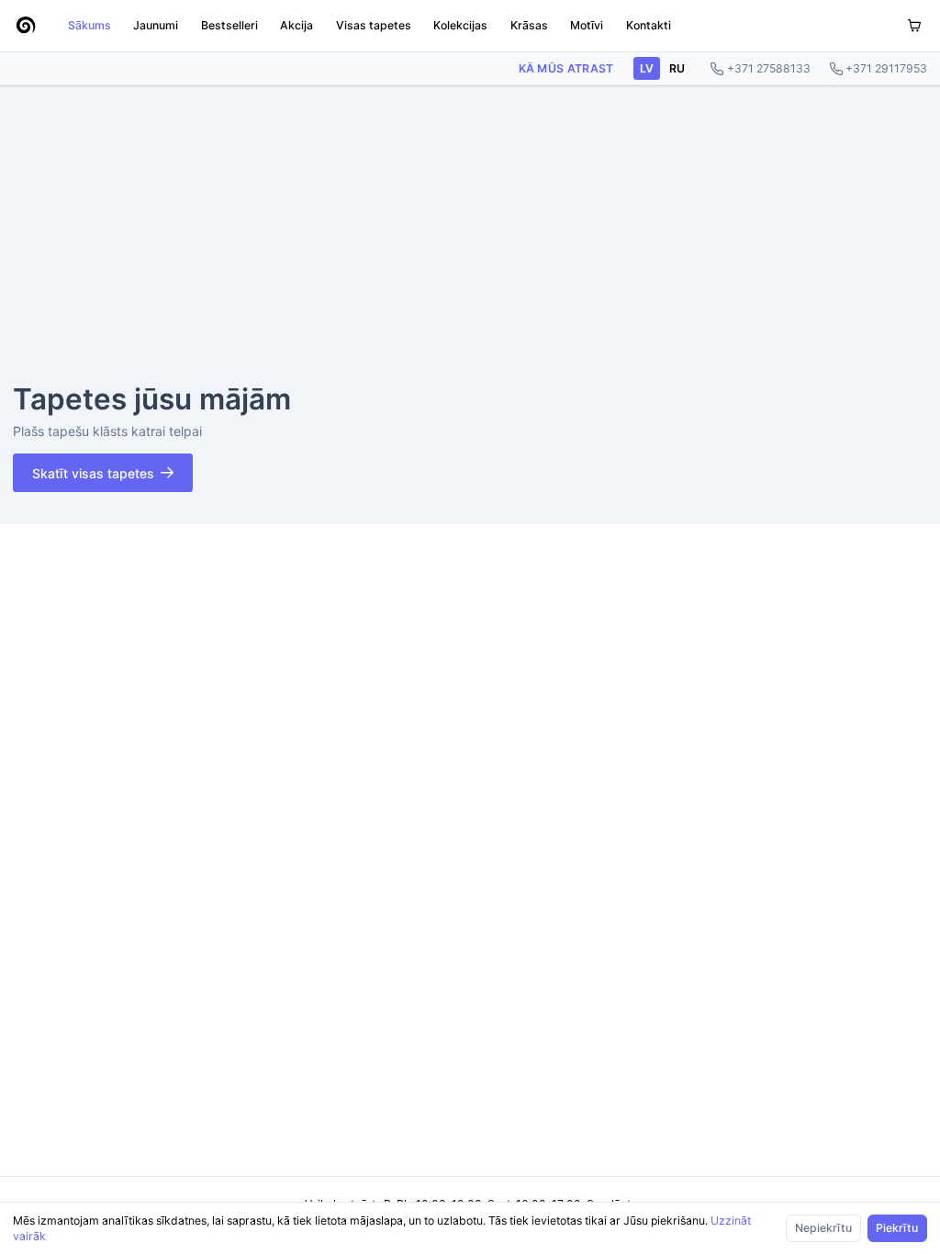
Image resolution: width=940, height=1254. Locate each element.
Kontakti (648, 25)
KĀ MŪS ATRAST (566, 68)
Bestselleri (229, 25)
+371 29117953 (886, 68)
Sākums (89, 25)
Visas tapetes (373, 25)
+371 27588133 (769, 68)
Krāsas (529, 25)
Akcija (296, 25)
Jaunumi (155, 25)
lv (647, 68)
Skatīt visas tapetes (93, 473)
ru (677, 68)
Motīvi (586, 25)
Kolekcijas (460, 25)
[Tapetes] (26, 26)
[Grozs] (914, 26)
